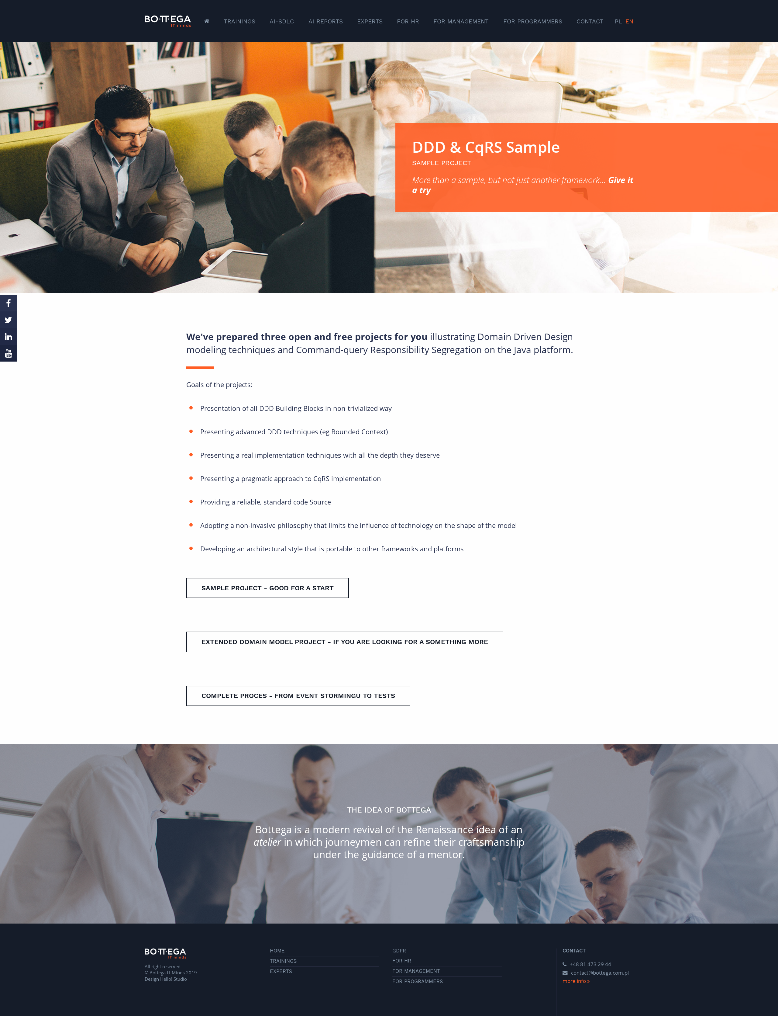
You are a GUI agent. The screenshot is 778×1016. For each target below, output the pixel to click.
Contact (590, 21)
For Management (461, 21)
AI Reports (325, 21)
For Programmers (417, 981)
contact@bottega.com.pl (600, 972)
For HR (408, 21)
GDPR (399, 951)
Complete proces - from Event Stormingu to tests (298, 695)
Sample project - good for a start (267, 588)
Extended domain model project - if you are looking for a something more (344, 642)
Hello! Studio (173, 979)
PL (618, 21)
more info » (576, 980)
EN (629, 21)
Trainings (239, 21)
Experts (370, 21)
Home (277, 951)
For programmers (532, 21)
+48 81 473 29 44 (590, 964)
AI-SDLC (282, 21)
